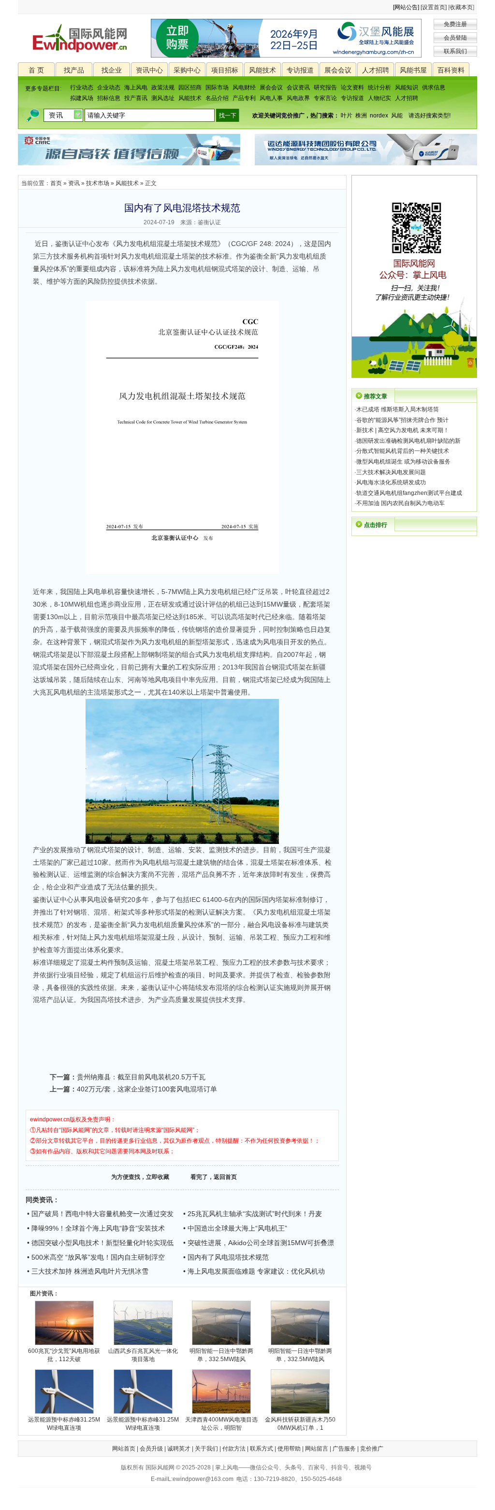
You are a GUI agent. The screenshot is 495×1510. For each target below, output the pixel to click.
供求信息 (433, 87)
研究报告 (325, 87)
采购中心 (187, 70)
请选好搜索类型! (429, 115)
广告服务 (344, 1448)
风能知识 (406, 87)
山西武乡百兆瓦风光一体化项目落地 (143, 1355)
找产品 (74, 70)
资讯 (74, 183)
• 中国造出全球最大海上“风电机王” (235, 1228)
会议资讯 (298, 87)
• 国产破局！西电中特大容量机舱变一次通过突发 (100, 1214)
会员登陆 (455, 37)
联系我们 (455, 51)
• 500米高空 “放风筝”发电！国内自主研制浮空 (96, 1257)
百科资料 (451, 70)
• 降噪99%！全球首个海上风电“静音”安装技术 (96, 1228)
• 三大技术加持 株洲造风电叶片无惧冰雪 (87, 1271)
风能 (397, 115)
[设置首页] (434, 7)
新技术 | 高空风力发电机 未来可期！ (402, 430)
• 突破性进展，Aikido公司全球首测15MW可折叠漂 (258, 1243)
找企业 (112, 70)
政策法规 (163, 87)
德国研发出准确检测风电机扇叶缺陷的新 (408, 440)
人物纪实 (379, 98)
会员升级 (151, 1448)
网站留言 (316, 1448)
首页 (56, 183)
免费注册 (455, 24)
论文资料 (352, 87)
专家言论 (325, 98)
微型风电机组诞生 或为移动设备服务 (403, 461)
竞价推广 (371, 1448)
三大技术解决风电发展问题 (391, 472)
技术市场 (97, 183)
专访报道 (300, 70)
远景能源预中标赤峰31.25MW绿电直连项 (64, 1423)
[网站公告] (406, 7)
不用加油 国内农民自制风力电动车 (400, 503)
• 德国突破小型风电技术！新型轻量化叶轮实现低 (100, 1243)
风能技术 (262, 70)
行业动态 (81, 87)
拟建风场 (81, 98)
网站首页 (123, 1448)
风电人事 (271, 98)
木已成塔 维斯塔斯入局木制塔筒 (397, 409)
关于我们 (206, 1448)
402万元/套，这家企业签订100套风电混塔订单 (147, 1089)
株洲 (361, 115)
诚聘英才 (178, 1448)
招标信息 (108, 98)
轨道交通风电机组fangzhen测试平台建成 (409, 493)
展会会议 (337, 70)
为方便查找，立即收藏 (140, 1177)
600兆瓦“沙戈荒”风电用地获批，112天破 (64, 1355)
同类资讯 (39, 1200)
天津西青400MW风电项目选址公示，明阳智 (221, 1423)
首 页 (36, 70)
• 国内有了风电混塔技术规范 (226, 1257)
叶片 (346, 115)
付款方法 (234, 1448)
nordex (379, 115)
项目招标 (224, 70)
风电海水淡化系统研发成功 (391, 482)
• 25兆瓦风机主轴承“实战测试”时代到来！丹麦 (252, 1214)
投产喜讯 (135, 98)
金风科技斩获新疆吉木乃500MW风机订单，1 (300, 1423)
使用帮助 (289, 1448)
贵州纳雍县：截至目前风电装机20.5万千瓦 (141, 1077)
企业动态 (108, 87)
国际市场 (217, 87)
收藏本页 (461, 7)
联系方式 (261, 1448)
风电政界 (298, 98)
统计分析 (379, 87)
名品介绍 (217, 98)
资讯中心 (149, 70)
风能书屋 (413, 70)
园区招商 (190, 87)
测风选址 (163, 98)
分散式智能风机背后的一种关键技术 (402, 451)
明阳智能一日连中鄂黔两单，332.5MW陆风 (221, 1355)
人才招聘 (375, 70)
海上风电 (135, 87)
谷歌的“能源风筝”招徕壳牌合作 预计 (402, 420)
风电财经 (244, 87)
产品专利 (244, 98)
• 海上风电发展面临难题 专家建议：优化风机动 (254, 1271)
